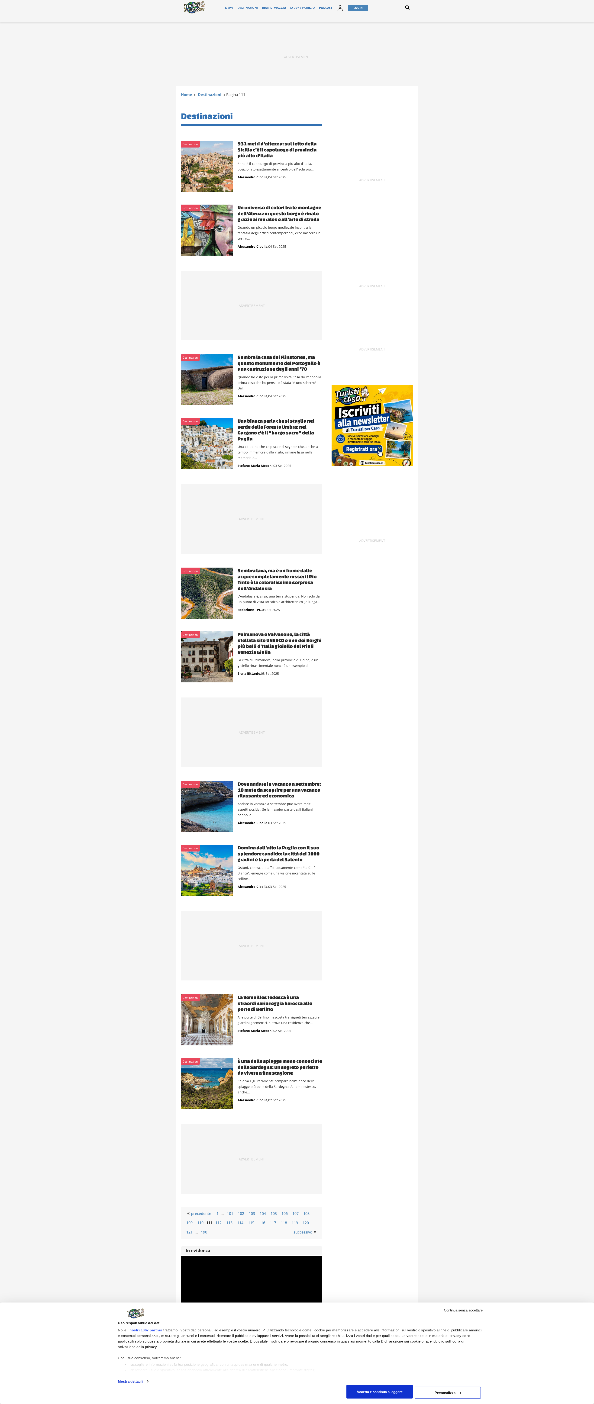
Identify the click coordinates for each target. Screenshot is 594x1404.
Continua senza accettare (463, 1310)
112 (218, 1222)
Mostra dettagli (130, 1381)
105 (274, 1213)
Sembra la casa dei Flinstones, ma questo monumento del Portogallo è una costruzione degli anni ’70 (279, 363)
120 (306, 1222)
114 (240, 1222)
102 (241, 1213)
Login (358, 8)
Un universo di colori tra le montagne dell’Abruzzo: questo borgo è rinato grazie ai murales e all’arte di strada (279, 213)
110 (200, 1222)
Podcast (325, 8)
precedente (201, 1213)
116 (262, 1222)
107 (295, 1213)
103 (252, 1213)
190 (204, 1232)
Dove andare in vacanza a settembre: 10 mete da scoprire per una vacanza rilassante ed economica (279, 789)
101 (230, 1213)
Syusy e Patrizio (302, 8)
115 (251, 1222)
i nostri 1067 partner (144, 1330)
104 (263, 1213)
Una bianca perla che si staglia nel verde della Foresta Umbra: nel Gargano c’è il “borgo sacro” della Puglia (276, 429)
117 (273, 1222)
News (229, 8)
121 (189, 1232)
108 (306, 1213)
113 (229, 1222)
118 (284, 1222)
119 (295, 1222)
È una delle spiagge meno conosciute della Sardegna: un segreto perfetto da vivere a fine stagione (280, 1067)
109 (189, 1222)
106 (284, 1213)
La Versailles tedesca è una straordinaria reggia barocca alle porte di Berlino (275, 1003)
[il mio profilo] (340, 11)
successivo (303, 1232)
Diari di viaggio (274, 8)
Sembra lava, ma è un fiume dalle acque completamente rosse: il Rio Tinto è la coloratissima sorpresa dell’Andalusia (277, 579)
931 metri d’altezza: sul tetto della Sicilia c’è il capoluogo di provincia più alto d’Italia (277, 149)
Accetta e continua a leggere (380, 1392)
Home (186, 94)
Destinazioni (248, 8)
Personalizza (445, 1392)
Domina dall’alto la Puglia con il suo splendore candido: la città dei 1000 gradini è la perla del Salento (279, 853)
